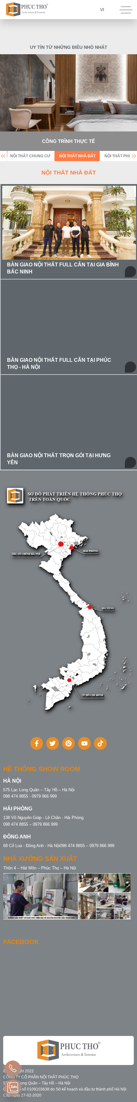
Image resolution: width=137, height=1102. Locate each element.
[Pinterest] (68, 743)
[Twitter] (52, 743)
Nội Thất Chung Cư (30, 156)
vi (102, 9)
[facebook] (36, 743)
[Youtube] (84, 743)
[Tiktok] (100, 743)
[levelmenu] (13, 1088)
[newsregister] (13, 1068)
